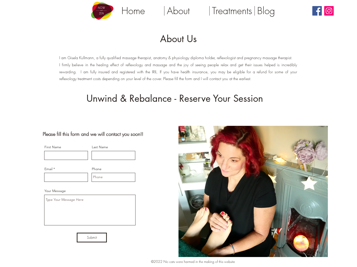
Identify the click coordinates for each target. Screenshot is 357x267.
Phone (97, 169)
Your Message (55, 191)
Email (48, 169)
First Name (52, 147)
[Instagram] (329, 11)
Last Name (100, 147)
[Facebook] (317, 11)
